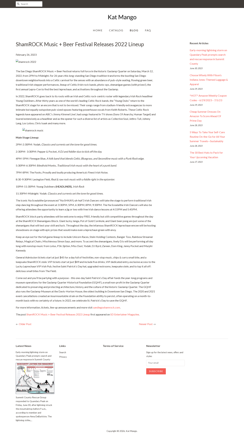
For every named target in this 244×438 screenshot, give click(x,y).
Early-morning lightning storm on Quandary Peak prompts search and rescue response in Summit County (33, 356)
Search (62, 352)
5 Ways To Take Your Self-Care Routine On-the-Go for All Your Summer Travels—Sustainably (207, 137)
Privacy (63, 357)
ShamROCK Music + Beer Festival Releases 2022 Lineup (58, 314)
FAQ (148, 30)
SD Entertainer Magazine (124, 314)
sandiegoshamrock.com (106, 307)
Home (97, 30)
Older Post (25, 324)
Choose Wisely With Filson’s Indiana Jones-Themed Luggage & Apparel (209, 80)
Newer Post (146, 324)
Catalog (116, 30)
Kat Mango (131, 431)
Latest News (23, 345)
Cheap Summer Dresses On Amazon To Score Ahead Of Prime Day (205, 116)
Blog (134, 30)
